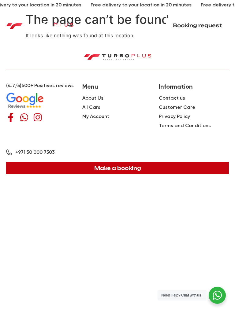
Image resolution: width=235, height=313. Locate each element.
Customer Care (177, 107)
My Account (95, 116)
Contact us (172, 98)
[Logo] (39, 25)
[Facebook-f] (10, 117)
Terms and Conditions (185, 125)
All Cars (91, 107)
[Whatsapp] (24, 117)
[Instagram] (37, 117)
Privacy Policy (174, 116)
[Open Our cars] (65, 42)
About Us (92, 98)
